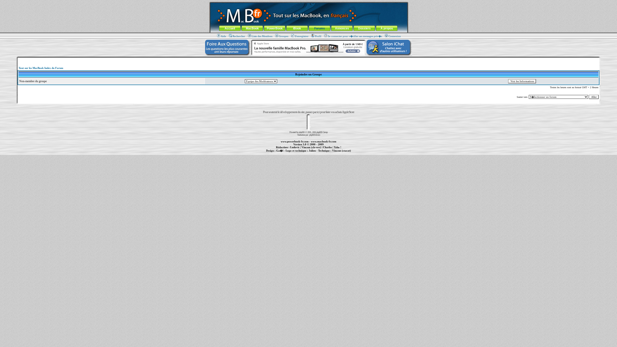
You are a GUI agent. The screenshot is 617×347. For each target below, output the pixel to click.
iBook (297, 28)
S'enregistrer (301, 36)
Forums (319, 28)
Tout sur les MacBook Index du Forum (41, 68)
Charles (327, 147)
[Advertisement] (308, 59)
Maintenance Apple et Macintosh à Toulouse (316, 153)
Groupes (283, 36)
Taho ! (337, 147)
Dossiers (364, 28)
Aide (223, 36)
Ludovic (295, 147)
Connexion (395, 36)
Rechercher (239, 36)
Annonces (342, 28)
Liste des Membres (262, 36)
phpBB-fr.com (314, 134)
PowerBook (275, 28)
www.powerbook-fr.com (294, 141)
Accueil (230, 28)
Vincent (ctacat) (341, 150)
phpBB (302, 132)
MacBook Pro (291, 153)
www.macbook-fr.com (323, 141)
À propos (387, 28)
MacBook (252, 28)
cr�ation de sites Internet (339, 153)
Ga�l (279, 150)
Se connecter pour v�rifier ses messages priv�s (355, 36)
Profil (318, 36)
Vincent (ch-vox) (311, 147)
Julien (312, 150)
